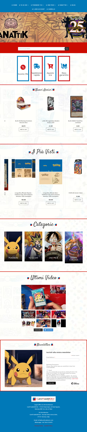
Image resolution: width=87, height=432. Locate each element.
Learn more (75, 378)
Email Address (50, 357)
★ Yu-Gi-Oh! (23, 5)
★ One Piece (50, 5)
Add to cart (31, 129)
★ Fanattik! (62, 5)
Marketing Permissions (52, 364)
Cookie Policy (48, 426)
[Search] (67, 48)
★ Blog (72, 5)
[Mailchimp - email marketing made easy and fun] (75, 384)
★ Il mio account (38, 9)
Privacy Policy (39, 426)
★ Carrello (51, 9)
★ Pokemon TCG (36, 5)
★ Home (14, 5)
